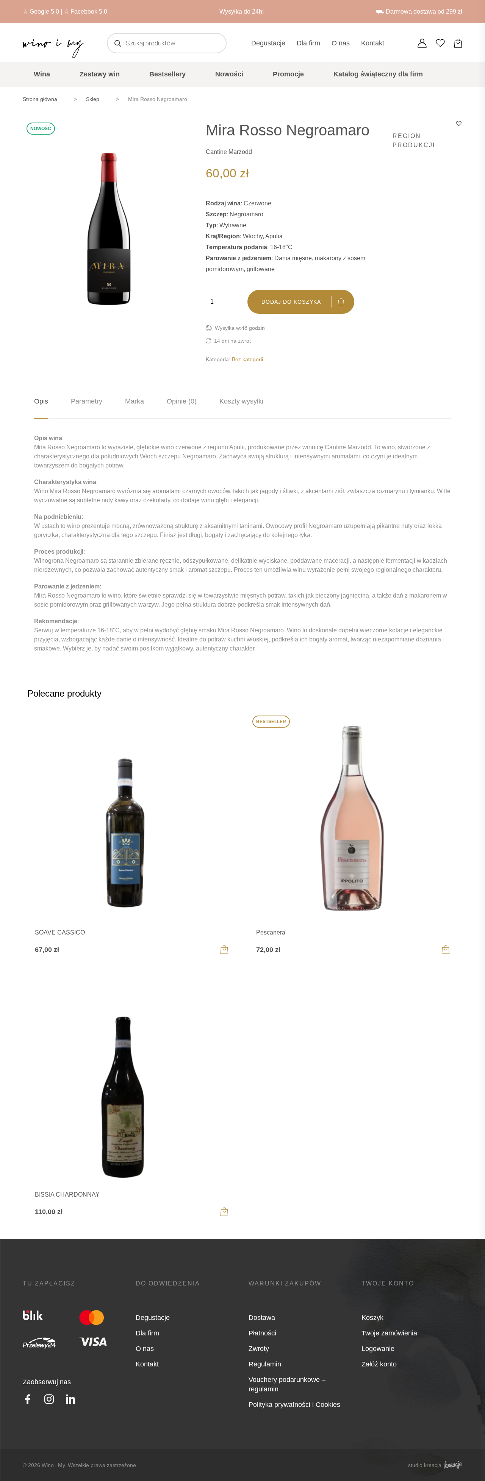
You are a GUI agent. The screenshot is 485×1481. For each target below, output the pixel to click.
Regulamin (265, 1364)
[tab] (41, 401)
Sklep (92, 99)
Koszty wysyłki (241, 401)
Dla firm (308, 43)
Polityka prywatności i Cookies (294, 1404)
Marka (134, 401)
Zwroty (259, 1348)
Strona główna (40, 99)
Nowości (229, 74)
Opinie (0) (182, 401)
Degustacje (268, 43)
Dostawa (262, 1317)
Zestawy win (100, 74)
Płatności (262, 1333)
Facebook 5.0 (88, 11)
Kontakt (372, 43)
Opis (41, 401)
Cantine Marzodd (229, 152)
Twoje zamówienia (389, 1333)
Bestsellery (167, 74)
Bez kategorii (247, 359)
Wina (42, 74)
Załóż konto (379, 1364)
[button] (458, 123)
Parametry (86, 401)
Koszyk (372, 1317)
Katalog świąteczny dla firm (378, 74)
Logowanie (377, 1348)
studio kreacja (424, 1465)
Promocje (288, 74)
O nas (341, 43)
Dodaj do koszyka (291, 302)
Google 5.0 (44, 11)
